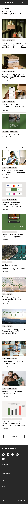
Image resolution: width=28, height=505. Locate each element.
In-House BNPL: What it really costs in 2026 (12, 135)
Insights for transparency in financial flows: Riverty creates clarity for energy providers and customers (14, 267)
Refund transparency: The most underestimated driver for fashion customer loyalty (14, 76)
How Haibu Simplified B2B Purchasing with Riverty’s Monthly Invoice (14, 106)
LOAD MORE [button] (14, 436)
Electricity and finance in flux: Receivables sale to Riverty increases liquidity (13, 331)
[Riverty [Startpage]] (9, 2)
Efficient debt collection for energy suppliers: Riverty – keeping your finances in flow (14, 299)
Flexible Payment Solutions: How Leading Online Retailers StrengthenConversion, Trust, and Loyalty (14, 172)
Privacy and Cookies (21, 500)
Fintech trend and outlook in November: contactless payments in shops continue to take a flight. (14, 424)
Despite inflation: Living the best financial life (12, 362)
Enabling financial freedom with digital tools (12, 392)
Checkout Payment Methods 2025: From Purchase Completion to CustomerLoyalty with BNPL (13, 204)
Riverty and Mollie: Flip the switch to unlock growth (12, 236)
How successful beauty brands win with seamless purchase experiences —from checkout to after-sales (14, 45)
